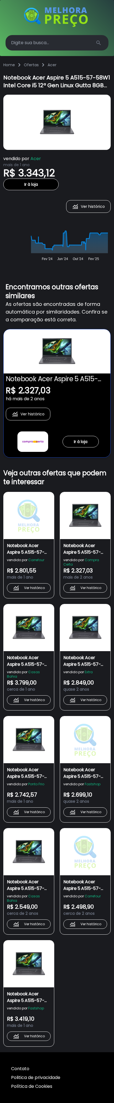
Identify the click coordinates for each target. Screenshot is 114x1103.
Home (9, 65)
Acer (52, 65)
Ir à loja (31, 184)
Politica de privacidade (35, 1077)
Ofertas (31, 65)
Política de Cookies (31, 1086)
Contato (20, 1068)
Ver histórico (93, 206)
